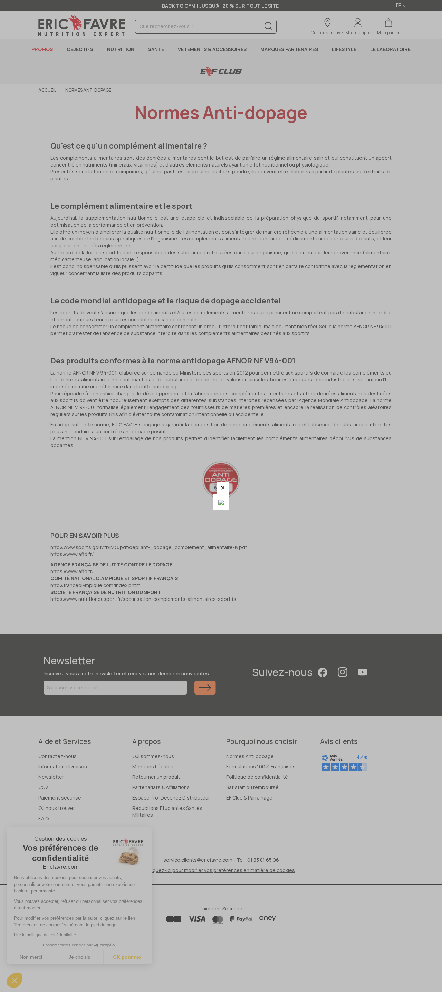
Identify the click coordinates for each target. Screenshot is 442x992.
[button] (223, 488)
